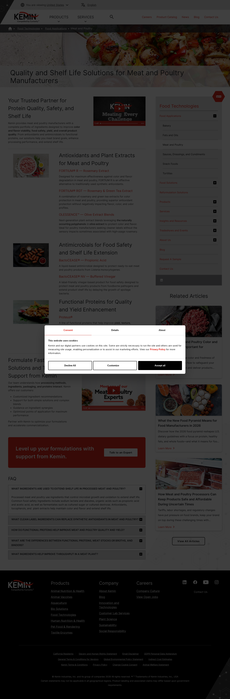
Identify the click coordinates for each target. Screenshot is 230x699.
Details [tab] (115, 330)
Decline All (70, 365)
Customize (113, 365)
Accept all (160, 365)
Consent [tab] (68, 330)
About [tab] (162, 330)
